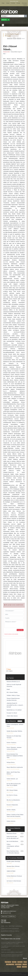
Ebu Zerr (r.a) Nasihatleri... (14, 800)
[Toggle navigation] (3, 25)
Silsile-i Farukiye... (12, 742)
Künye (3, 3)
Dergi (15, 38)
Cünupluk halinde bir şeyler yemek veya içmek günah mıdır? (13, 946)
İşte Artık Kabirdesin (12, 841)
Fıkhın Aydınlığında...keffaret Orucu (13, 846)
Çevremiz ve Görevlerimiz (14, 881)
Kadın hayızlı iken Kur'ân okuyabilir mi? (13, 837)
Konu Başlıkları (10, 964)
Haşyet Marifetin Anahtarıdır (15, 767)
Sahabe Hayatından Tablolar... (15, 731)
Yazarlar (25, 4)
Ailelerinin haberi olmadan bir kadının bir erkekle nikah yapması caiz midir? (12, 943)
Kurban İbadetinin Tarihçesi (14, 876)
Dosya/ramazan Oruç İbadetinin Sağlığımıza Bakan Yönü (15, 755)
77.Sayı (19, 38)
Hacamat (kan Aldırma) (13, 866)
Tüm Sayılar (24, 3)
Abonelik (24, 966)
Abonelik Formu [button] (12, 916)
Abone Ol (3, 19)
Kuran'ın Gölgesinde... (13, 804)
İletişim (7, 3)
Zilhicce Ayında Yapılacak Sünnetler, (14, 685)
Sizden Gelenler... (11, 821)
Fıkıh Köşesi (18, 964)
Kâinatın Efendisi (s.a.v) (13, 681)
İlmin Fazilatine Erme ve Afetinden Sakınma (13, 852)
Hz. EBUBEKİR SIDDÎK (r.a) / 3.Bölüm (10, 931)
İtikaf (8, 689)
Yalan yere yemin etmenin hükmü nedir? (11, 952)
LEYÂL (2, 926)
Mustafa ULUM (6, 51)
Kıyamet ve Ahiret (12, 713)
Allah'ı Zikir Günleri (12, 716)
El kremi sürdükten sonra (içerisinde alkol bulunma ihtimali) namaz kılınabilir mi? (12, 955)
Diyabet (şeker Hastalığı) (13, 861)
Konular (18, 3)
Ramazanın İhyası (11, 833)
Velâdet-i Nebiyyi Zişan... (13, 695)
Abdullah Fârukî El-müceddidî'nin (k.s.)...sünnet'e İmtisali (15, 705)
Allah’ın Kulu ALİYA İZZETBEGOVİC (10, 928)
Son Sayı (13, 3)
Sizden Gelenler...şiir (12, 778)
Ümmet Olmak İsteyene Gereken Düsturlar (13, 699)
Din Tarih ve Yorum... (12, 795)
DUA (7, 926)
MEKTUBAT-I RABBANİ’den (15, 926)
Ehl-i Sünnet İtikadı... (12, 692)
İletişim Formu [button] (4, 916)
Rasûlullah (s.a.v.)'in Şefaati (14, 710)
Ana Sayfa (10, 38)
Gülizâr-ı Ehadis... (11, 809)
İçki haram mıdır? (5, 949)
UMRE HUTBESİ (11, 871)
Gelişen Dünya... (11, 762)
